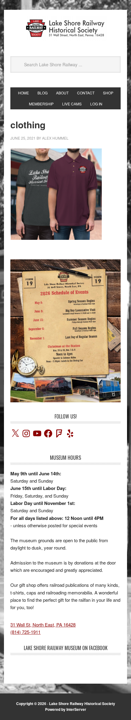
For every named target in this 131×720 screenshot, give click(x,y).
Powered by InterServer (65, 709)
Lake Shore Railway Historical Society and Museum (65, 28)
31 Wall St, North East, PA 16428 (43, 624)
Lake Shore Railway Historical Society (82, 703)
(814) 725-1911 (25, 632)
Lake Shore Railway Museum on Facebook (66, 648)
